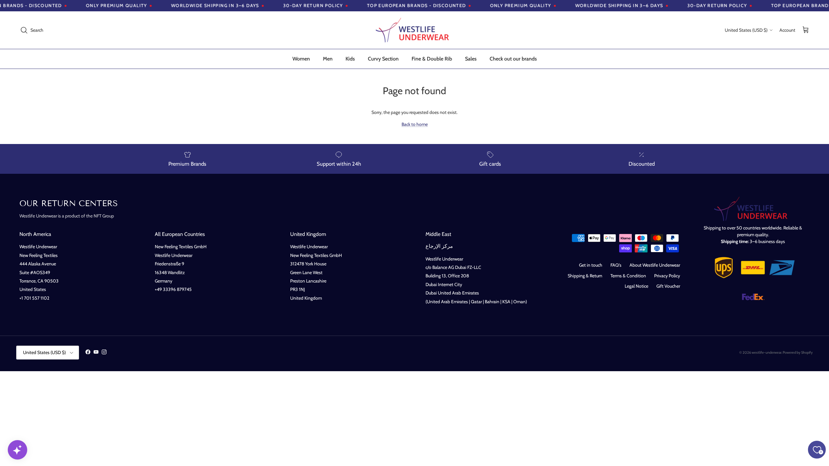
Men (328, 59)
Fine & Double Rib (432, 59)
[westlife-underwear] (414, 30)
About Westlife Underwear (655, 265)
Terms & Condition (628, 276)
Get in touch (590, 265)
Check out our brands (513, 59)
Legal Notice (636, 286)
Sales (471, 59)
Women (301, 59)
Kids (350, 59)
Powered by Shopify (798, 352)
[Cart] (806, 30)
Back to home (415, 124)
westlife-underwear (766, 352)
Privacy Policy (667, 276)
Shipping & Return (585, 276)
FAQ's (615, 265)
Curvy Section (383, 59)
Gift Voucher (668, 286)
